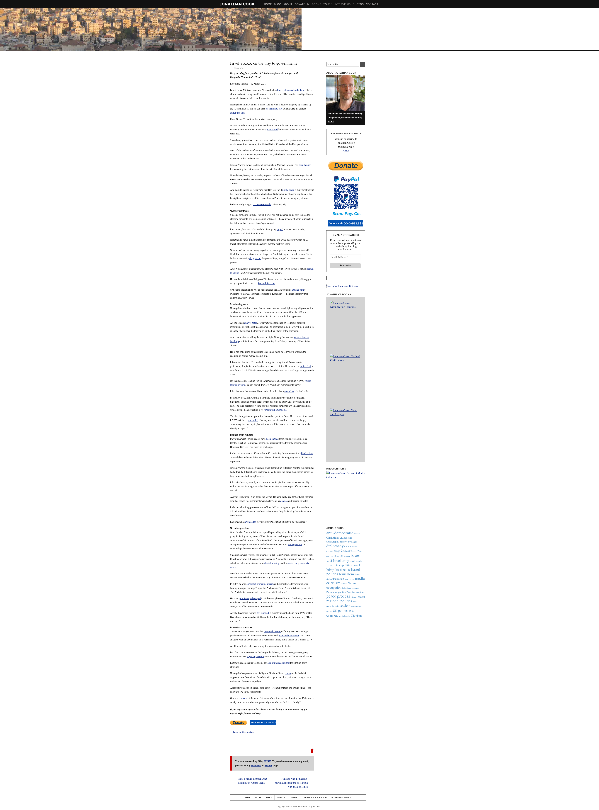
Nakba (344, 583)
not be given (288, 189)
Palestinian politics (336, 592)
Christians (332, 537)
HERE (267, 761)
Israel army (341, 560)
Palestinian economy (350, 587)
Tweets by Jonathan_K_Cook (342, 286)
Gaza (345, 550)
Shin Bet (329, 611)
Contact (372, 4)
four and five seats (266, 283)
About (287, 4)
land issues (349, 578)
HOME (268, 4)
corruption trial (237, 112)
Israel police (342, 569)
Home (248, 797)
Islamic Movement (342, 556)
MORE (331, 121)
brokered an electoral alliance (291, 90)
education (329, 551)
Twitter (268, 765)
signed (280, 229)
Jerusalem (346, 573)
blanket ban (307, 453)
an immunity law (274, 108)
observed (243, 698)
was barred (272, 129)
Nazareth (353, 583)
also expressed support (279, 662)
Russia (355, 601)
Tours (327, 4)
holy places (330, 556)
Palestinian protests (355, 592)
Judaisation (337, 579)
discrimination (351, 546)
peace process (338, 596)
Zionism (356, 615)
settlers (345, 605)
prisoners (354, 597)
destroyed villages (348, 541)
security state (332, 605)
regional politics (339, 600)
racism (250, 731)
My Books (314, 4)
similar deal (305, 366)
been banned (305, 164)
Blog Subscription (341, 797)
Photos (358, 4)
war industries (344, 616)
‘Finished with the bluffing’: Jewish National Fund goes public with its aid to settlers (291, 782)
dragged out (255, 258)
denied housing (271, 562)
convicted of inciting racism (260, 583)
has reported (263, 612)
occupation (333, 587)
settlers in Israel (356, 606)
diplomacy (335, 545)
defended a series (272, 631)
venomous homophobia (275, 409)
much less (289, 391)
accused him (298, 289)
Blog (258, 797)
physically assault (255, 656)
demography (332, 541)
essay (337, 551)
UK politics (340, 610)
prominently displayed (250, 598)
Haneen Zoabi (357, 551)
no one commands (262, 204)
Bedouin (357, 533)
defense (284, 500)
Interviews (343, 4)
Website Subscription (315, 797)
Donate (300, 4)
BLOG (277, 4)
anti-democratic (339, 532)
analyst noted (250, 322)
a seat (288, 673)
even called (250, 521)
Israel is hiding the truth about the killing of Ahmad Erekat (252, 780)
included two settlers (289, 635)
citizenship (346, 537)
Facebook (256, 765)
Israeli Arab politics (339, 565)
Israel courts (356, 560)
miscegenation (295, 544)
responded (253, 420)
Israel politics (239, 731)
